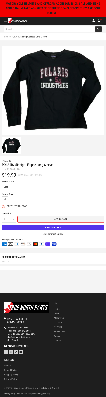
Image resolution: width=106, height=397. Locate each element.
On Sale (57, 340)
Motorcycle (59, 318)
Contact (7, 365)
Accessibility (37, 394)
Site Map (46, 394)
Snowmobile (59, 331)
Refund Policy (10, 370)
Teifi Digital (54, 388)
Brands (57, 313)
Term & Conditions (23, 394)
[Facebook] (6, 352)
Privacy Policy (10, 379)
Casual (57, 336)
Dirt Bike (58, 322)
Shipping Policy (11, 374)
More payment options (53, 234)
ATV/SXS (58, 327)
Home (56, 309)
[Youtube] (21, 352)
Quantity (6, 213)
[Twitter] (16, 352)
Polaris (6, 160)
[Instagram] (11, 352)
